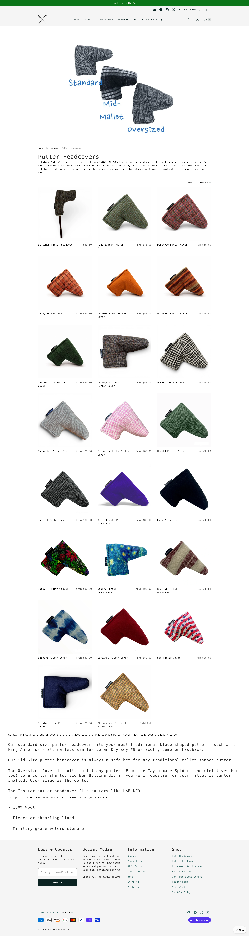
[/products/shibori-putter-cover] (65, 627)
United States (193, 9)
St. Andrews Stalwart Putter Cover (112, 725)
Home (77, 19)
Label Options (136, 871)
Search (131, 856)
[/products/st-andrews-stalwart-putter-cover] (124, 692)
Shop (88, 19)
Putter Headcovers (184, 861)
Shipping (133, 882)
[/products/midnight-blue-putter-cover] (65, 692)
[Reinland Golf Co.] (42, 19)
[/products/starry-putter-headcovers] (124, 558)
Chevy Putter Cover (51, 313)
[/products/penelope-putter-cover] (184, 214)
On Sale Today (181, 892)
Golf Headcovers (183, 856)
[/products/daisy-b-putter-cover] (65, 558)
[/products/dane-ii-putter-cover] (65, 489)
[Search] (189, 19)
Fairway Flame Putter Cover (112, 315)
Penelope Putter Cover (172, 244)
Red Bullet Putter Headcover (169, 591)
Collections (52, 148)
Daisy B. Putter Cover (53, 589)
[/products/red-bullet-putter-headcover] (184, 558)
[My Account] (197, 19)
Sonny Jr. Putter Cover (54, 451)
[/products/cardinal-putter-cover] (124, 627)
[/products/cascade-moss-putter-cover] (65, 351)
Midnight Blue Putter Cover (52, 725)
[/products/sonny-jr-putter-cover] (65, 420)
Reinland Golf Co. (60, 929)
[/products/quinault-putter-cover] (184, 283)
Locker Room (180, 882)
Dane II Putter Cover (52, 520)
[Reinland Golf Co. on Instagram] (167, 9)
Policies (133, 887)
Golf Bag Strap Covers (187, 876)
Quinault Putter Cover (172, 313)
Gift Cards (134, 866)
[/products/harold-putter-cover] (184, 420)
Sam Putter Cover (168, 657)
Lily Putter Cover (169, 520)
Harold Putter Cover (171, 451)
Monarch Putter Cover (171, 382)
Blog (130, 876)
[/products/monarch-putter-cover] (184, 351)
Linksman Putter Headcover (56, 244)
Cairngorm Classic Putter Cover (110, 384)
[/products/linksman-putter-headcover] (65, 214)
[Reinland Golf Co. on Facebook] (161, 9)
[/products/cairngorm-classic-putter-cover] (124, 351)
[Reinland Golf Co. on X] (173, 9)
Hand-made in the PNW (124, 3)
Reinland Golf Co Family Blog (140, 19)
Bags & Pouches (182, 871)
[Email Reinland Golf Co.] (154, 9)
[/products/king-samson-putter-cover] (124, 214)
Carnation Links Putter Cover (113, 453)
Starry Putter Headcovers (107, 591)
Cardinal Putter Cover (113, 657)
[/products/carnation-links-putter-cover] (124, 420)
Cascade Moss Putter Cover (51, 384)
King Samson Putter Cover (110, 246)
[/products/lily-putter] (184, 489)
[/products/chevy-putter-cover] (65, 283)
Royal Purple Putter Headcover (111, 522)
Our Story (106, 19)
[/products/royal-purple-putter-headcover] (124, 489)
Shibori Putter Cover (52, 657)
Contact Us (134, 861)
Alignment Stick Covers (188, 866)
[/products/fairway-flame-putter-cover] (124, 283)
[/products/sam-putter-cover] (184, 627)
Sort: (198, 182)
